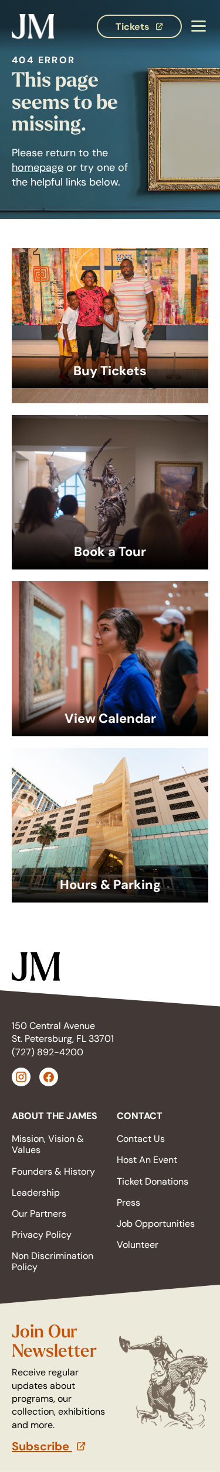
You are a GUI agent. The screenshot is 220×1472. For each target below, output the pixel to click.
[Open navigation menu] (198, 26)
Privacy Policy (42, 1234)
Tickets (149, 29)
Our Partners (39, 1213)
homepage (37, 167)
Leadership (36, 1192)
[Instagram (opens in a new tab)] (21, 1077)
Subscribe (61, 1446)
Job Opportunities (156, 1223)
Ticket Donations (152, 1181)
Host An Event (147, 1159)
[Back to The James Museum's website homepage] (33, 26)
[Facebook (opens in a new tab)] (48, 1077)
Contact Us (141, 1138)
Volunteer (137, 1244)
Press (128, 1202)
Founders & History (53, 1171)
